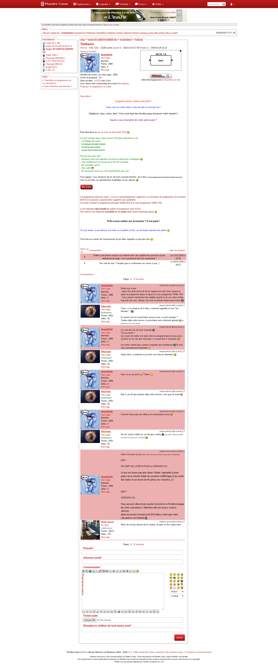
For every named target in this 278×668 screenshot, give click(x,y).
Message (105, 70)
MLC (168, 33)
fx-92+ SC (50, 70)
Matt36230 (106, 54)
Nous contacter (157, 652)
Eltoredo (106, 306)
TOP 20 (45, 33)
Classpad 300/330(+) (55, 58)
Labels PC (55, 33)
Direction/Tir (80, 33)
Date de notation (177, 250)
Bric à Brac (160, 33)
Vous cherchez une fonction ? (58, 86)
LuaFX (175, 33)
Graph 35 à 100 (53, 43)
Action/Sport (126, 39)
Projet (135, 33)
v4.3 (82, 652)
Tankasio (139, 39)
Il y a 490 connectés (139, 652)
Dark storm (107, 522)
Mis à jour (86, 187)
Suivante (140, 279)
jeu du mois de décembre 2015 (112, 132)
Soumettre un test (172, 80)
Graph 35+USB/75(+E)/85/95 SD (102, 39)
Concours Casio (146, 33)
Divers (120, 33)
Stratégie (111, 33)
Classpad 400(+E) (54, 64)
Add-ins (127, 33)
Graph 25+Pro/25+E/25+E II (59, 46)
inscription (123, 83)
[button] (82, 4)
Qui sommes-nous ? (175, 652)
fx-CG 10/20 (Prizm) (55, 61)
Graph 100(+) (52, 55)
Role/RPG (101, 33)
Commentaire (95, 250)
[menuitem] (82, 4)
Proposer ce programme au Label (95, 86)
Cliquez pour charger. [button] (111, 24)
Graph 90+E (51, 67)
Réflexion (91, 33)
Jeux (82, 39)
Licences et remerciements (199, 652)
